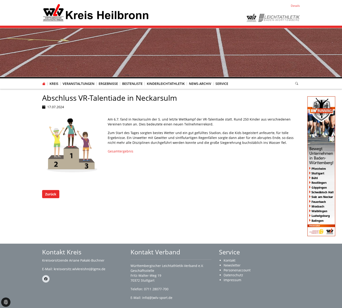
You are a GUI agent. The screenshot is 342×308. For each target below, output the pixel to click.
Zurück (50, 194)
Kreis (54, 83)
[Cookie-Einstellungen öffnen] (5, 302)
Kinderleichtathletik (166, 83)
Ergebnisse (108, 83)
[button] (54, 79)
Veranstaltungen (78, 83)
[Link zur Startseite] (96, 12)
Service (221, 83)
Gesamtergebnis (120, 151)
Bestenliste (132, 83)
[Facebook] (46, 279)
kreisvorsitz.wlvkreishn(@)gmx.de (79, 269)
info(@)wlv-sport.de (157, 297)
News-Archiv (200, 83)
